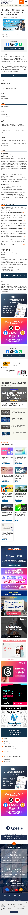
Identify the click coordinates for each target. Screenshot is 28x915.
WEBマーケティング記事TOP (9, 5)
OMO (5, 754)
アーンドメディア (7, 743)
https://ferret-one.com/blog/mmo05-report (12, 236)
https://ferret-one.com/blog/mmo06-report (12, 244)
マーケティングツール (8, 898)
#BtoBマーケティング (6, 34)
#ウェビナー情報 (15, 34)
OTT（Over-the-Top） (9, 746)
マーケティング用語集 (18, 900)
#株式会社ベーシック (6, 36)
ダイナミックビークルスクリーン (11, 761)
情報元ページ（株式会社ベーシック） (13, 276)
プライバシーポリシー (8, 906)
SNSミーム (6, 738)
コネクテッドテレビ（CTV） (10, 749)
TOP (2, 5)
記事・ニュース (7, 895)
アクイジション (7, 751)
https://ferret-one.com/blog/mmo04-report (12, 228)
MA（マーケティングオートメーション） (13, 756)
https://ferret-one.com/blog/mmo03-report (12, 220)
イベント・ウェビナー (18, 895)
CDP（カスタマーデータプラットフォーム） (13, 741)
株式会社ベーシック (5, 83)
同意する (14, 912)
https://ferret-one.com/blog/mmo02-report (12, 212)
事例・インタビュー (8, 900)
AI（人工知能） (7, 759)
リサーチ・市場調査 (18, 898)
